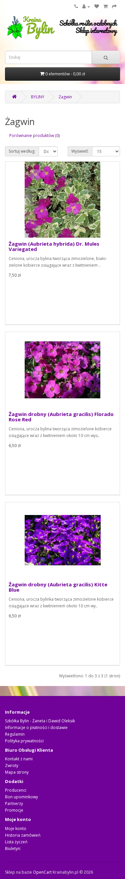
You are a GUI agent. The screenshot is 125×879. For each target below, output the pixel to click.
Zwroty (11, 765)
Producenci (15, 790)
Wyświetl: (80, 151)
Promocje (14, 810)
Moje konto (15, 828)
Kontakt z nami (19, 759)
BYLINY (37, 97)
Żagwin (65, 97)
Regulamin (15, 734)
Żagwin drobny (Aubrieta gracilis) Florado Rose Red (61, 417)
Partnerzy (14, 803)
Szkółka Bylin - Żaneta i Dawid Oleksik (40, 721)
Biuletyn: (13, 848)
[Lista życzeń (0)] (96, 6)
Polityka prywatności (24, 741)
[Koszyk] (105, 6)
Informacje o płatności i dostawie (36, 727)
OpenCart (42, 872)
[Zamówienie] (114, 6)
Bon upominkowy (21, 797)
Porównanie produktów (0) (34, 135)
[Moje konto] (86, 6)
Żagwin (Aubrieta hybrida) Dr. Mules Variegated (54, 246)
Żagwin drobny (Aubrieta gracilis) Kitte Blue (58, 587)
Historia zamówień (22, 835)
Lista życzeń (16, 842)
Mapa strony (17, 772)
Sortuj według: (22, 151)
